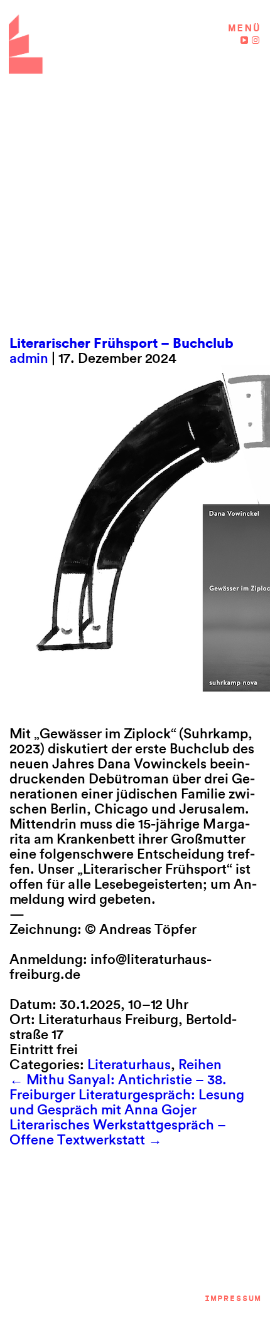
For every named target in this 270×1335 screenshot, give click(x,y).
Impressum (232, 1298)
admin (28, 358)
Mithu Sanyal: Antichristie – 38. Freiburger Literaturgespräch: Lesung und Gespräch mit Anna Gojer (126, 1094)
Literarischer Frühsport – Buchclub (121, 343)
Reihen (200, 1064)
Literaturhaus (129, 1064)
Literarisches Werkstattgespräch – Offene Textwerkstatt (117, 1132)
